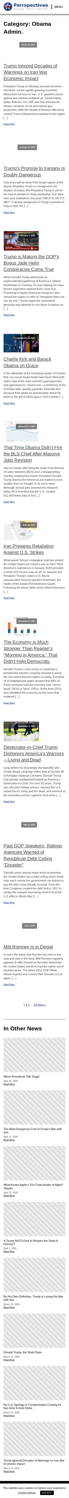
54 (35, 1004)
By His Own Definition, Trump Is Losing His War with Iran (33, 1298)
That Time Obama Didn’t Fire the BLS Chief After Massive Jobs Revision (33, 454)
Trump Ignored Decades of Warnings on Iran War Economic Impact (30, 72)
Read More (9, 124)
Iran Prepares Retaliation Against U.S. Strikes (29, 549)
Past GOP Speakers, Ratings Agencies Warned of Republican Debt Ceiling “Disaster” (33, 855)
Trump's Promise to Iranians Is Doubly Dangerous (34, 171)
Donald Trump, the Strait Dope (23, 1352)
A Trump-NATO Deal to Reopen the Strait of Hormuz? (31, 1242)
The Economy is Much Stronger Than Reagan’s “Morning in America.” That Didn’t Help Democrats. (30, 651)
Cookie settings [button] (27, 1492)
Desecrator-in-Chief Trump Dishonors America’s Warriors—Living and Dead (34, 754)
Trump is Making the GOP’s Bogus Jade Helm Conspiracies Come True (31, 263)
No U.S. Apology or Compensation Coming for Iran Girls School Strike (32, 1406)
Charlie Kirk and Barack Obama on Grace (27, 362)
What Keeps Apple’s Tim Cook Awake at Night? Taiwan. (33, 1186)
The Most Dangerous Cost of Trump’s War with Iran (33, 1131)
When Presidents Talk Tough (21, 1076)
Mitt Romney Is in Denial (28, 946)
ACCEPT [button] (47, 1493)
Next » (42, 1004)
